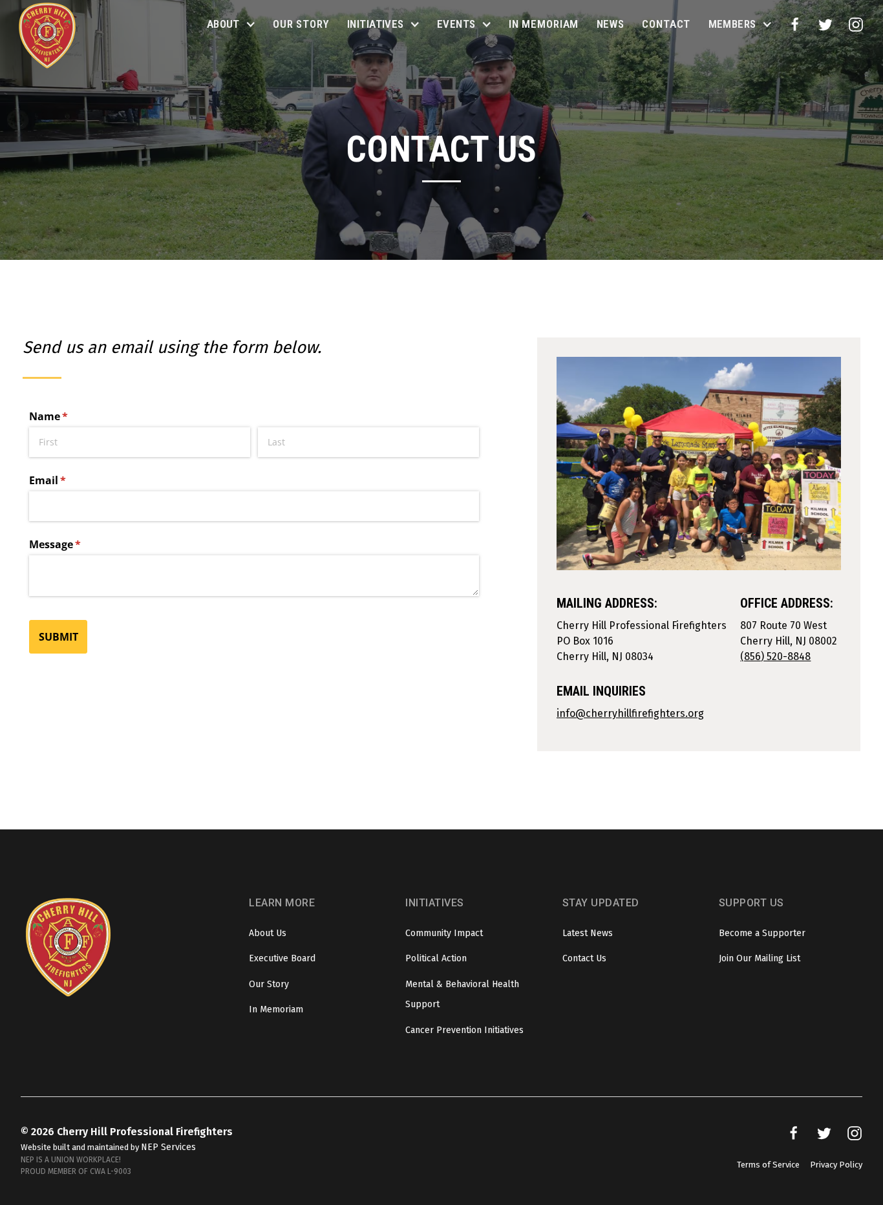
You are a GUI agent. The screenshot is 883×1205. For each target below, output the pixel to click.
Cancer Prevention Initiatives (464, 1030)
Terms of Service (768, 1164)
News (610, 23)
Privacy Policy (836, 1164)
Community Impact (444, 933)
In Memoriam (544, 23)
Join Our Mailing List (759, 958)
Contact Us (584, 958)
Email (69, 480)
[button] (231, 24)
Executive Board (282, 958)
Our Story (301, 23)
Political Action (436, 958)
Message (76, 544)
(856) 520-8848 (775, 656)
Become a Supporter (762, 933)
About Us (267, 933)
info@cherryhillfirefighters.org (630, 713)
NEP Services (168, 1147)
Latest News (587, 933)
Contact (666, 23)
